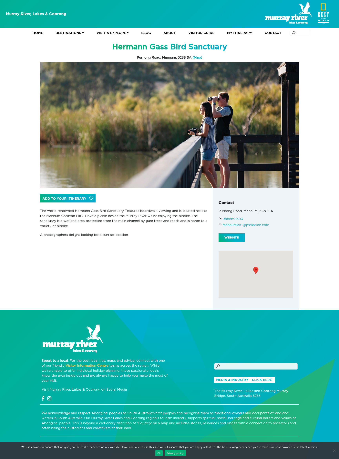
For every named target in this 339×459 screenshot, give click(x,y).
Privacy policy (175, 453)
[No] (334, 451)
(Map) (197, 57)
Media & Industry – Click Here (244, 380)
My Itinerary (239, 33)
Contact (273, 33)
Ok (159, 453)
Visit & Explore (111, 33)
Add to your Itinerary (64, 199)
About (169, 33)
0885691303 (232, 219)
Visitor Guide (201, 33)
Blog (146, 33)
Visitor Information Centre (87, 365)
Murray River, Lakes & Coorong (36, 13)
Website (231, 237)
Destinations (68, 33)
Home (38, 33)
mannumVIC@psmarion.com (245, 225)
